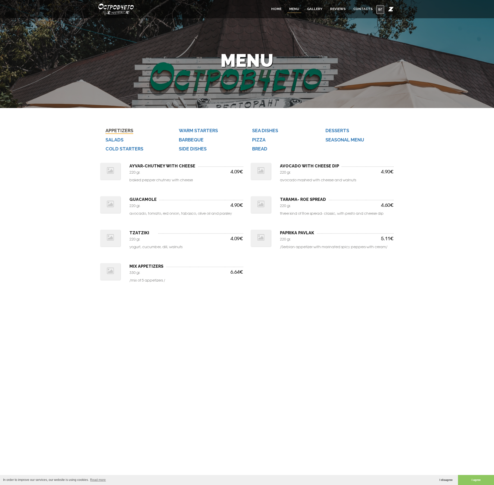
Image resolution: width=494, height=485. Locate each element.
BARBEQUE (191, 139)
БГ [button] (380, 9)
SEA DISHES (265, 130)
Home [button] (276, 9)
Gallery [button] (314, 9)
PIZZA (259, 139)
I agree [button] (476, 479)
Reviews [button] (338, 9)
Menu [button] (294, 9)
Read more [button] (98, 480)
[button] (391, 9)
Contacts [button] (363, 9)
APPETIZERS (119, 130)
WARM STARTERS (198, 130)
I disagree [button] (446, 479)
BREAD (259, 148)
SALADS (114, 139)
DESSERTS (337, 130)
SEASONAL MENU (344, 139)
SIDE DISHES (193, 148)
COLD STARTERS (124, 148)
